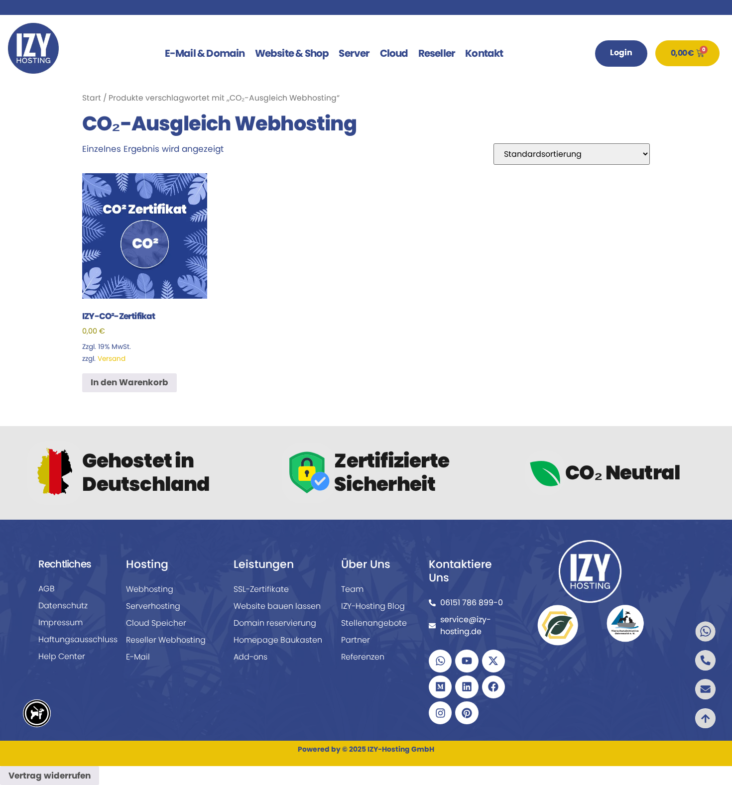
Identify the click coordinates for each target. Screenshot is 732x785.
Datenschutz (63, 605)
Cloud (394, 53)
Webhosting (149, 589)
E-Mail (138, 657)
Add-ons (250, 657)
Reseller (437, 53)
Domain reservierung (275, 623)
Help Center (61, 656)
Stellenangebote (374, 623)
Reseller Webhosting (166, 640)
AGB (46, 588)
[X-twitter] (493, 661)
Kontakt (484, 53)
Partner (355, 640)
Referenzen (362, 657)
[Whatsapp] (440, 661)
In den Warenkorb (129, 382)
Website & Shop (292, 53)
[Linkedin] (466, 686)
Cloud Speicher (156, 623)
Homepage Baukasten (278, 640)
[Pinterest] (466, 712)
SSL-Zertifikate (261, 589)
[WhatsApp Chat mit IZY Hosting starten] (690, 631)
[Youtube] (466, 661)
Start (91, 98)
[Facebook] (493, 686)
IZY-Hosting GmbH (400, 749)
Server (354, 53)
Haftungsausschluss (73, 639)
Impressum (60, 622)
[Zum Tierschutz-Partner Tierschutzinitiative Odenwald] (625, 623)
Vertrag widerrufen (49, 776)
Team (352, 589)
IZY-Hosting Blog (373, 606)
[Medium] (440, 686)
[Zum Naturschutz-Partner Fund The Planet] (558, 625)
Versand (111, 358)
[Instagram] (440, 712)
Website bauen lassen (277, 606)
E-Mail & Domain (205, 53)
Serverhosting (153, 606)
